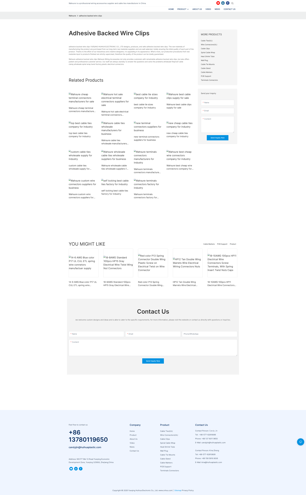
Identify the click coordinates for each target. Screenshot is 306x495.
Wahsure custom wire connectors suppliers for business (81, 196)
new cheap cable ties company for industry (177, 135)
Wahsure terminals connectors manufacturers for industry (147, 171)
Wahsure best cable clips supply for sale (179, 106)
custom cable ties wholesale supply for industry (79, 167)
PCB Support (222, 244)
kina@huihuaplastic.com (212, 462)
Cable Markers (209, 244)
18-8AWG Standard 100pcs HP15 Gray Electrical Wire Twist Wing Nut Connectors (117, 284)
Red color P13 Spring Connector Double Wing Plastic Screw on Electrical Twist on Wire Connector (151, 284)
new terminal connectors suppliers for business (146, 138)
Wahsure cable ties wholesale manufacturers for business (114, 142)
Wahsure (72, 16)
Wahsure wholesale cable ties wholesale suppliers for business (115, 167)
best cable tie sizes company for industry (145, 106)
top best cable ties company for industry (80, 135)
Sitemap (177, 490)
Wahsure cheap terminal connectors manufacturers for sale (82, 110)
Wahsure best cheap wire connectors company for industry (179, 167)
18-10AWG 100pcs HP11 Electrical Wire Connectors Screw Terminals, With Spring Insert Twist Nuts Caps (222, 284)
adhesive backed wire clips (90, 16)
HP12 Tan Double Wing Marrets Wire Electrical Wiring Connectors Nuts (185, 284)
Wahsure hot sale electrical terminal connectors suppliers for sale (114, 113)
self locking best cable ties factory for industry (114, 192)
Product (233, 244)
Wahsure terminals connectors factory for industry (145, 196)
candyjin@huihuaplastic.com (85, 447)
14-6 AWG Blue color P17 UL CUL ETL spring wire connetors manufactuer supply (83, 284)
